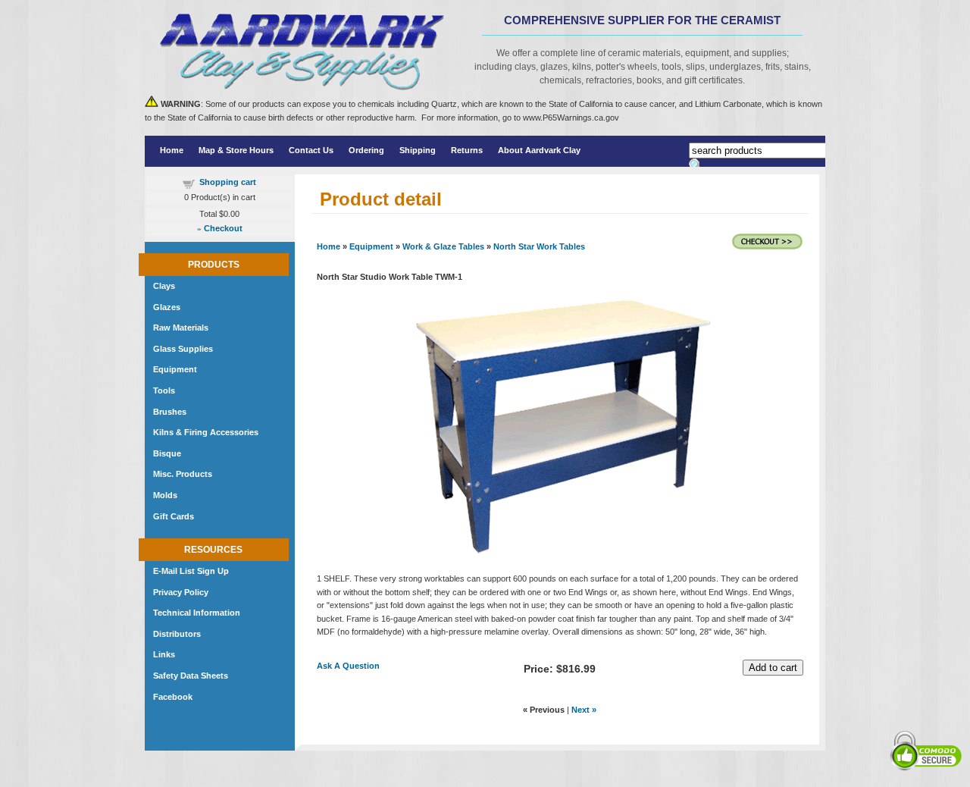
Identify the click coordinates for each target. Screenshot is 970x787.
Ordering (366, 150)
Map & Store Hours (236, 150)
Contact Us (311, 150)
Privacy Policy (180, 592)
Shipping (417, 150)
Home (171, 150)
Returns (467, 150)
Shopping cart (227, 182)
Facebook (172, 696)
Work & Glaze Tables (443, 246)
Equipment (371, 246)
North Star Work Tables (539, 246)
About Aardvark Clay (539, 150)
